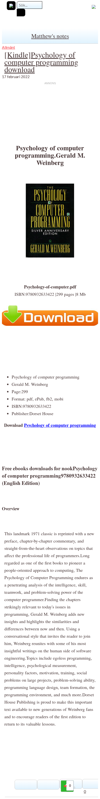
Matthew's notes (50, 36)
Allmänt (8, 47)
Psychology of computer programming (60, 425)
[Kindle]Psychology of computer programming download (41, 61)
